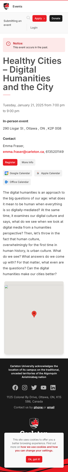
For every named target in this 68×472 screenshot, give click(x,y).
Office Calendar (19, 181)
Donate (56, 18)
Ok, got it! (34, 459)
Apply (38, 18)
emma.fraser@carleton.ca (23, 152)
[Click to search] (28, 18)
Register (10, 162)
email (50, 407)
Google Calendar (20, 173)
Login (34, 27)
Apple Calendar (50, 173)
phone (38, 407)
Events (17, 6)
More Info (27, 162)
